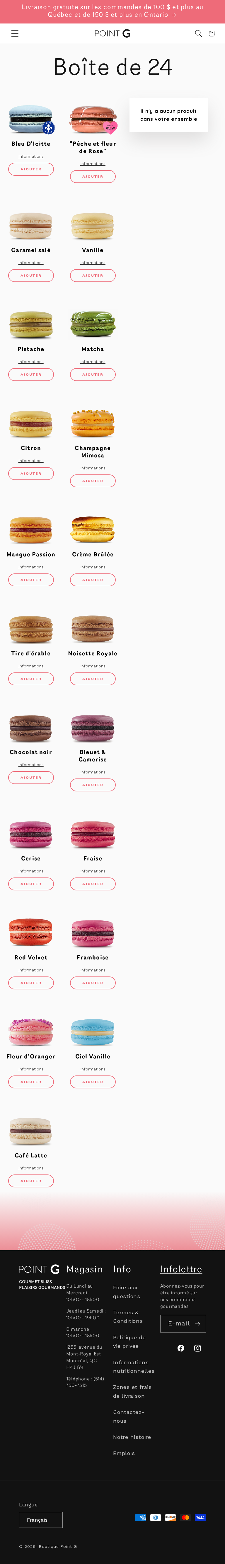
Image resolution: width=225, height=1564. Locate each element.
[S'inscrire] (197, 1324)
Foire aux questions (126, 1291)
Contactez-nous (129, 1416)
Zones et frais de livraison (132, 1391)
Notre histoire (132, 1437)
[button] (14, 33)
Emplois (124, 1453)
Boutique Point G (58, 1546)
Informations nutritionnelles (134, 1366)
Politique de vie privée (129, 1341)
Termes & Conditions (128, 1316)
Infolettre (181, 1270)
